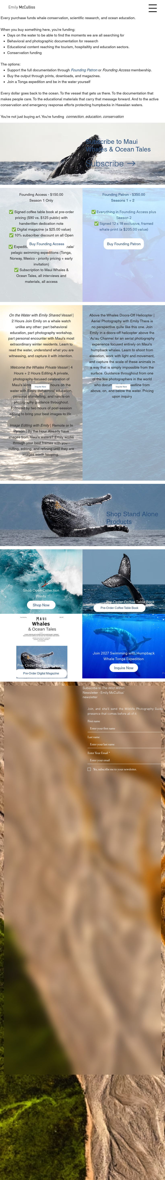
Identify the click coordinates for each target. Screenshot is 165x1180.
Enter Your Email (99, 753)
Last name (94, 737)
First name (94, 721)
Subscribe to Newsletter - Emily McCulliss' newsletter (103, 692)
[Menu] (153, 8)
